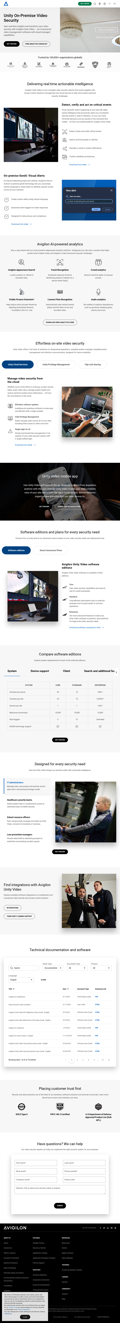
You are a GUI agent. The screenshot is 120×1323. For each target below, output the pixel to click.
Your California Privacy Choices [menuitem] (82, 1317)
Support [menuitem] (65, 1294)
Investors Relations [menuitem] (40, 1275)
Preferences (8, 1314)
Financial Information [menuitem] (40, 1290)
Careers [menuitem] (65, 1282)
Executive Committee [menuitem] (11, 1258)
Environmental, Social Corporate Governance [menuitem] (16, 1279)
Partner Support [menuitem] (39, 1263)
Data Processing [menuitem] (10, 1268)
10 (103, 1060)
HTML (97, 1004)
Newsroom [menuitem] (66, 1243)
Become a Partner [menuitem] (39, 1248)
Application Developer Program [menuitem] (44, 1258)
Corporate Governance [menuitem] (41, 1280)
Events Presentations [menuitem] (41, 1285)
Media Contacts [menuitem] (67, 1253)
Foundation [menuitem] (8, 1286)
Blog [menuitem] (63, 1299)
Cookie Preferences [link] (103, 1317)
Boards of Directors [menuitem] (11, 1263)
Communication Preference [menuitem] (60, 1317)
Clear (43, 980)
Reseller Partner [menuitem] (38, 1243)
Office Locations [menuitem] (10, 1253)
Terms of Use (13, 1307)
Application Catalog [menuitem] (40, 1253)
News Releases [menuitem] (67, 1258)
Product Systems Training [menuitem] (72, 1270)
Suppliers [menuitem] (7, 1291)
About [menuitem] (6, 1243)
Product (94, 964)
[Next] (109, 1060)
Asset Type (47, 964)
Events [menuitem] (64, 1248)
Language (12, 976)
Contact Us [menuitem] (8, 1248)
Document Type (73, 964)
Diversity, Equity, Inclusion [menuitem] (14, 1273)
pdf (96, 997)
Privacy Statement (24, 1309)
